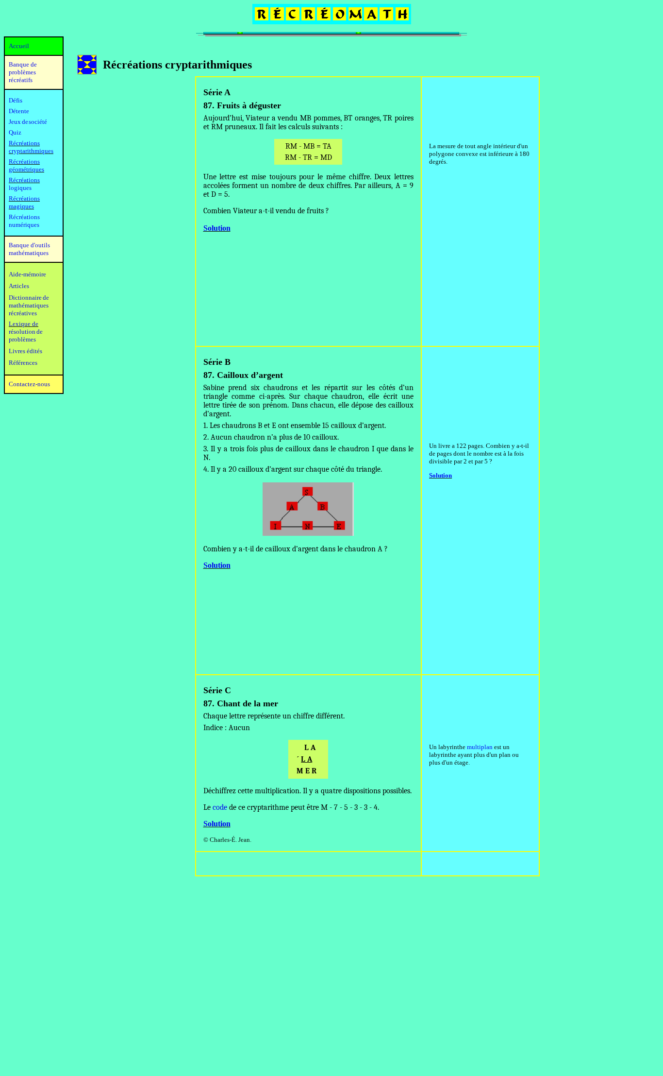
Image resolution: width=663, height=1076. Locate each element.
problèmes (22, 339)
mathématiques (29, 305)
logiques (20, 187)
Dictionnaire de (29, 297)
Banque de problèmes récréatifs (23, 72)
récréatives (23, 313)
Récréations (24, 180)
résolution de (26, 331)
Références (23, 362)
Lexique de (23, 323)
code (220, 807)
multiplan (480, 747)
